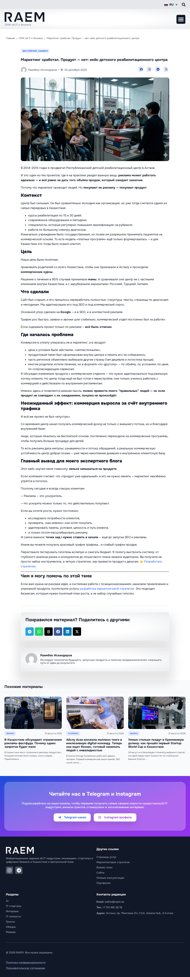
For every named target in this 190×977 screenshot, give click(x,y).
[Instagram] (9, 870)
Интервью (12, 911)
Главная (10, 38)
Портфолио (103, 883)
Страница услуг (106, 857)
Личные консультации (110, 877)
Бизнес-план (104, 867)
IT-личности (13, 916)
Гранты (10, 921)
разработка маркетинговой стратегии (107, 589)
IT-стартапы (13, 906)
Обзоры (11, 927)
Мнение (11, 932)
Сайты (100, 872)
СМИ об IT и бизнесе (31, 38)
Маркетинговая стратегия (113, 862)
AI (7, 901)
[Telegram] (18, 870)
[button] (180, 19)
